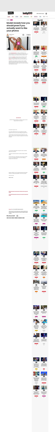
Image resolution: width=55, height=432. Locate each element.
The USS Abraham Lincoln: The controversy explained (44, 287)
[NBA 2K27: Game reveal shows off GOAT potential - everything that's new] (36, 47)
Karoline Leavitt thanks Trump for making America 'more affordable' (44, 379)
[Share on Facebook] (27, 34)
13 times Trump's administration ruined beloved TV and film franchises (36, 340)
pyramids (36, 210)
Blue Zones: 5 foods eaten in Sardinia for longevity (44, 220)
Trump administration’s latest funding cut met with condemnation (44, 259)
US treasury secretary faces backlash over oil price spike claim (36, 169)
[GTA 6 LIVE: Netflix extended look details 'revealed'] (44, 335)
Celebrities (36, 16)
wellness (44, 223)
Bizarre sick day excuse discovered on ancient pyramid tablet (36, 207)
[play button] (18, 43)
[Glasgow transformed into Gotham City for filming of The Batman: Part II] (36, 282)
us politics (36, 277)
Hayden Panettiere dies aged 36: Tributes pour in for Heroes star (44, 53)
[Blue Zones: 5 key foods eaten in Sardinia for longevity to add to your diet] (44, 215)
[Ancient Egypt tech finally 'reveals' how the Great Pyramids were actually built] (44, 202)
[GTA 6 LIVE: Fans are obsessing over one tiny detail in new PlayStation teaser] (44, 23)
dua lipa (36, 316)
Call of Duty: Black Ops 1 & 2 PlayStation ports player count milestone (36, 418)
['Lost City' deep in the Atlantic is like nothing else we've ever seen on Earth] (44, 98)
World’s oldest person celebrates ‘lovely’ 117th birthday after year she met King (44, 273)
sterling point (44, 316)
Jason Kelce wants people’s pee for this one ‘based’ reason (44, 393)
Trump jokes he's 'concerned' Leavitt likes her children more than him (36, 66)
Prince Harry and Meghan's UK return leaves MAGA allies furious (44, 155)
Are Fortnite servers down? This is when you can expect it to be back (44, 327)
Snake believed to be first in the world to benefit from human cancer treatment (36, 365)
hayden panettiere (44, 56)
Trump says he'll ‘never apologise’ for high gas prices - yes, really (36, 28)
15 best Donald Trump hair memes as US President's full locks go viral (44, 364)
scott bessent (36, 172)
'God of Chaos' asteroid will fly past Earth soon (43, 169)
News (13, 16)
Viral (31, 16)
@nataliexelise (18, 117)
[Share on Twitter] (28, 34)
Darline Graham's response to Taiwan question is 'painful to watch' (36, 393)
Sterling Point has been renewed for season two (44, 312)
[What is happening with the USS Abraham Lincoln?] (44, 282)
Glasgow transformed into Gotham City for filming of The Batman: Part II (36, 288)
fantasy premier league (44, 186)
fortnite (44, 330)
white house (36, 343)
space (44, 172)
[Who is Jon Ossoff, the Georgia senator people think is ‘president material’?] (44, 126)
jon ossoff (44, 133)
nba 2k (36, 56)
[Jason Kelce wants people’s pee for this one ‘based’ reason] (44, 387)
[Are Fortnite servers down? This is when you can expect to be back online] (44, 321)
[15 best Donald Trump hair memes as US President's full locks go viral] (44, 359)
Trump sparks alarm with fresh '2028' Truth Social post (36, 131)
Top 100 (9, 16)
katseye (36, 223)
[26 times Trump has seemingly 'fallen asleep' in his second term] (44, 411)
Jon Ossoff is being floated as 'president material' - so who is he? (44, 131)
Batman (36, 291)
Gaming (16, 16)
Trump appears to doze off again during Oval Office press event (36, 80)
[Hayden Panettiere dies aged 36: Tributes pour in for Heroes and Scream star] (44, 47)
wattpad (36, 330)
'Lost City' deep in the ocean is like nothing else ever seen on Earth (44, 104)
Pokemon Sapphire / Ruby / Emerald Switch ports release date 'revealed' (36, 379)
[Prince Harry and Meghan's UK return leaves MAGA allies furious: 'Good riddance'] (44, 150)
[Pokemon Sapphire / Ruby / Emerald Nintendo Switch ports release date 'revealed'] (36, 373)
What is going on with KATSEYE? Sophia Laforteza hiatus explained (36, 220)
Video (40, 16)
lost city (44, 106)
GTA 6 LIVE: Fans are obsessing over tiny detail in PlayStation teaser (44, 28)
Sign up (10, 209)
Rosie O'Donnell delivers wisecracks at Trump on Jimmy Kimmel (36, 234)
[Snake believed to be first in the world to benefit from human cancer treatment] (36, 359)
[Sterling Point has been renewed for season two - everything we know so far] (44, 307)
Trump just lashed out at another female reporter (36, 104)
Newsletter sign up (41, 13)
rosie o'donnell (36, 237)
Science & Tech (26, 16)
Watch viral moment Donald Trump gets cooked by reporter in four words (43, 117)
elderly (44, 277)
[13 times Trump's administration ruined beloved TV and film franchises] (36, 335)
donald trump (36, 82)
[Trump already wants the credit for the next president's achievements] (44, 61)
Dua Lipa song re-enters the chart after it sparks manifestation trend (36, 313)
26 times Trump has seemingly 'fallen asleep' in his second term (44, 417)
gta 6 (44, 343)
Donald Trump (44, 82)
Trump (21, 16)
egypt (44, 210)
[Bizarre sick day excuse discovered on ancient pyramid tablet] (36, 202)
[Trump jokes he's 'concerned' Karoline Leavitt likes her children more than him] (36, 61)
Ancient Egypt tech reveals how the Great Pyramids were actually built (44, 207)
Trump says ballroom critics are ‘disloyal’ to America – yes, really (36, 117)
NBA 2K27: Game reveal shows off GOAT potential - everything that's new (36, 53)
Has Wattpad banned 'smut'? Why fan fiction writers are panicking (36, 327)
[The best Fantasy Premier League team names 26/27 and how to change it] (44, 177)
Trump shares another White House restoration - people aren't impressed (36, 259)
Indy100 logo (27, 13)
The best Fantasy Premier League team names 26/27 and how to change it (44, 183)
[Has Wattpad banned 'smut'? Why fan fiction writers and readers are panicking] (36, 321)
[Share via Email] (29, 34)
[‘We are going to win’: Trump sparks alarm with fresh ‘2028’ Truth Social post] (36, 126)
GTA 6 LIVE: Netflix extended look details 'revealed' (44, 340)
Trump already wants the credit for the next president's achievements (44, 67)
